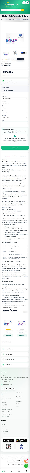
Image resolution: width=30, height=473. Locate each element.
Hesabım (3, 424)
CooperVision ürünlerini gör (8, 305)
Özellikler (15, 156)
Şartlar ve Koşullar (5, 416)
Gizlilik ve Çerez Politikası (6, 411)
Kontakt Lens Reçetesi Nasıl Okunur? (7, 399)
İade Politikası (4, 407)
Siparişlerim (4, 426)
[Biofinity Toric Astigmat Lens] (15, 35)
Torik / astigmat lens (19, 305)
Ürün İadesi (4, 433)
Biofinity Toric (8, 342)
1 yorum (13, 59)
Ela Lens (25, 457)
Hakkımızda (4, 396)
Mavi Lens (10, 457)
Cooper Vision (12, 19)
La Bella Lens (18, 460)
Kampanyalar (18, 401)
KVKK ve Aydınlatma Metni (7, 409)
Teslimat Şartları (5, 404)
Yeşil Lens (18, 457)
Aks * (3, 110)
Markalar (6, 19)
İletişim (17, 406)
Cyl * (3, 105)
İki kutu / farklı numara (8, 90)
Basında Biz (4, 402)
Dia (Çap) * (4, 101)
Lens (4, 457)
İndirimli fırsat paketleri (12, 307)
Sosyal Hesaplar (19, 396)
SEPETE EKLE (15, 147)
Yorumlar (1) (22, 156)
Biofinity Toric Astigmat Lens (23, 19)
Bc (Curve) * (4, 115)
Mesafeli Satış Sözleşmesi (6, 414)
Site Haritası (18, 403)
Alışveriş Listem (5, 429)
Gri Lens (10, 460)
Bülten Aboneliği (5, 431)
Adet (3, 120)
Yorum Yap (21, 59)
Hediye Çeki (18, 399)
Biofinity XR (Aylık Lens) (22, 331)
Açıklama (7, 156)
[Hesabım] (24, 2)
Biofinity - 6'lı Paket (8, 331)
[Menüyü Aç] (2, 4)
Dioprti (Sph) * (4, 96)
